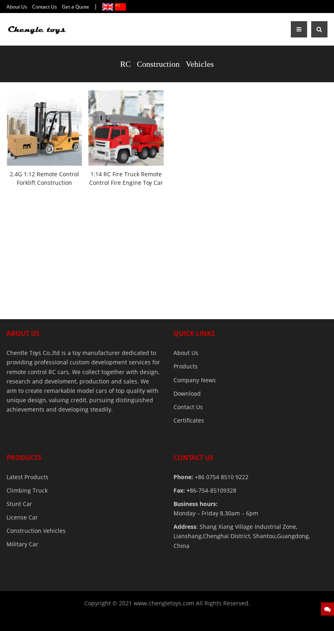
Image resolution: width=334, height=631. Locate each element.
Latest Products (27, 477)
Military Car (22, 544)
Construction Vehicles (36, 531)
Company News (195, 380)
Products (186, 366)
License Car (22, 517)
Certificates (189, 420)
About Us (17, 6)
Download (187, 393)
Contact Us (44, 6)
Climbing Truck (27, 490)
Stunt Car (19, 504)
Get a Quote (75, 6)
